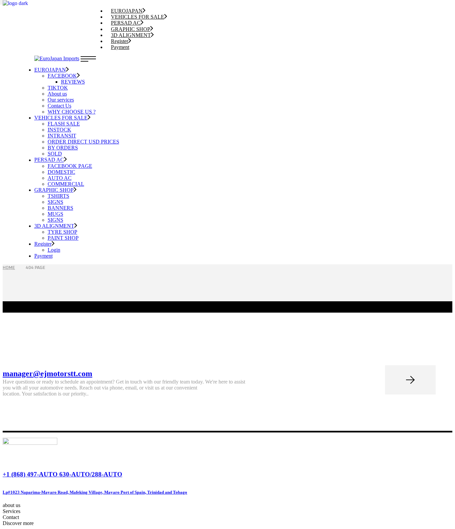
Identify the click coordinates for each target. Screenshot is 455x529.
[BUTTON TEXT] (410, 380)
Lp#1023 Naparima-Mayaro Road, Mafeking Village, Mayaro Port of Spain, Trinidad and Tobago (95, 492)
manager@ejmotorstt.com (47, 373)
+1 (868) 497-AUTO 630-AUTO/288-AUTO (62, 474)
